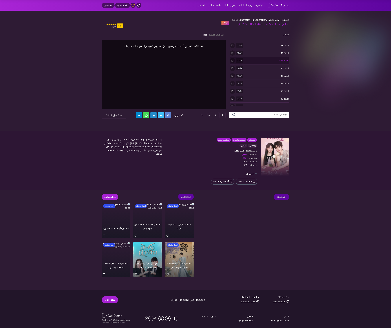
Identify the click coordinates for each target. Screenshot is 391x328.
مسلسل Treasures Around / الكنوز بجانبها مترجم (179, 265)
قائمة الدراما (215, 5)
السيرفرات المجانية (213, 35)
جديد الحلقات (245, 5)
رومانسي (252, 145)
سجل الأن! (110, 299)
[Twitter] (161, 115)
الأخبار (287, 316)
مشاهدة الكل (110, 197)
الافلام (202, 5)
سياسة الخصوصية (245, 320)
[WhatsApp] (146, 115)
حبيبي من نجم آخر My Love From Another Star (148, 265)
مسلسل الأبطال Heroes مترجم (116, 228)
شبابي (243, 145)
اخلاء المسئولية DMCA (279, 320)
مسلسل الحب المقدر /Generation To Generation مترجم (260, 19)
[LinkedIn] (153, 115)
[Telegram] (139, 115)
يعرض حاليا (230, 5)
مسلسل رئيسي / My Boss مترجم (179, 226)
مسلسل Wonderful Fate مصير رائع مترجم (147, 226)
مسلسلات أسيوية (239, 140)
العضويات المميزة (209, 316)
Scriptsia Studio (118, 322)
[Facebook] (168, 115)
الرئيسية (259, 5)
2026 (243, 158)
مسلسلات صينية (223, 140)
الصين (244, 154)
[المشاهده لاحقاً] (202, 115)
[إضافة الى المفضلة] (209, 115)
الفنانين (250, 316)
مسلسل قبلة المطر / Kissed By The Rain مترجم (116, 265)
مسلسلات (252, 140)
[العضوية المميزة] (133, 5)
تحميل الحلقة (113, 115)
